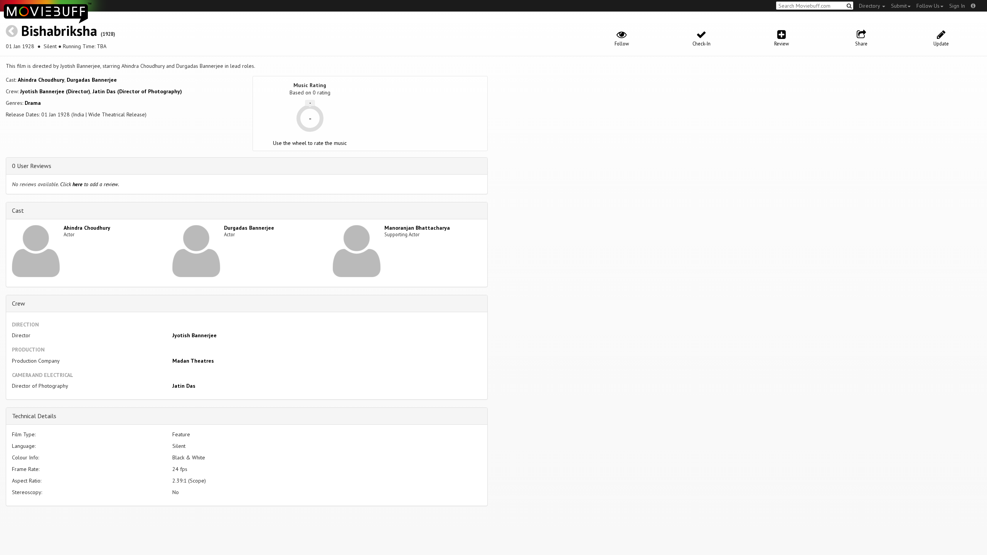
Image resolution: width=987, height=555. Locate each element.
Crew (18, 303)
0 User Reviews (31, 166)
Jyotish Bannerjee (194, 335)
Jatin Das (183, 385)
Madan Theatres (193, 360)
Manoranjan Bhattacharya (417, 227)
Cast (18, 210)
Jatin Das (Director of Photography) (137, 91)
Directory (870, 5)
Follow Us (928, 5)
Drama (33, 102)
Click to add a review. (89, 184)
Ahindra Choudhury (41, 79)
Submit (899, 5)
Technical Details (34, 416)
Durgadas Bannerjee (92, 79)
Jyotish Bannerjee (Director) (55, 91)
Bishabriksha (59, 31)
